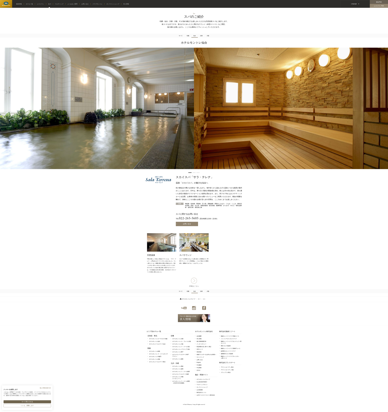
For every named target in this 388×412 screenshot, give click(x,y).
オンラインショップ (112, 4)
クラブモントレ (97, 4)
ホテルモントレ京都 (177, 338)
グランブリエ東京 (226, 372)
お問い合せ (85, 4)
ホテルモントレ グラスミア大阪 (181, 349)
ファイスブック (204, 308)
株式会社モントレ (201, 392)
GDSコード (200, 349)
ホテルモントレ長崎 (177, 366)
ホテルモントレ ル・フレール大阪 (181, 341)
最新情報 (19, 4)
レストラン (40, 4)
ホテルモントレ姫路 (177, 359)
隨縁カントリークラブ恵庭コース (230, 336)
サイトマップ (200, 357)
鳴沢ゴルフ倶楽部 (226, 346)
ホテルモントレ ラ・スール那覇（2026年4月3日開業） (181, 382)
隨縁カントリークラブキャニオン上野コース (230, 357)
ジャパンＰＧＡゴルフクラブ (229, 338)
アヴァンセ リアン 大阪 (227, 370)
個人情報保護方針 (201, 341)
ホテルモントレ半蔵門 (155, 356)
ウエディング (59, 4)
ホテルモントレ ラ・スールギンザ (158, 354)
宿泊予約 (379, 2)
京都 (201, 35)
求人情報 (126, 4)
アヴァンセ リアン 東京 (227, 367)
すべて (180, 35)
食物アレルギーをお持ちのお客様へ (206, 354)
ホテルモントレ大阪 (177, 344)
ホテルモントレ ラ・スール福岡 (181, 371)
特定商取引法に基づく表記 (204, 346)
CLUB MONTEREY (202, 382)
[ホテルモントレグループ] (6, 4)
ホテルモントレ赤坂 (154, 359)
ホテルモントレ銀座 (154, 351)
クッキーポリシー (201, 344)
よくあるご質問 (72, 4)
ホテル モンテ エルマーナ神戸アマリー (180, 355)
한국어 (198, 370)
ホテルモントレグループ (188, 299)
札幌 (188, 35)
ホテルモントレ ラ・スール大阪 (181, 346)
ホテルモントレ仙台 (154, 341)
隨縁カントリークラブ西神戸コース (230, 348)
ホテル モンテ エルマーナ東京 (157, 362)
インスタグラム (194, 308)
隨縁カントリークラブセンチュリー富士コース (231, 342)
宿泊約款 (199, 352)
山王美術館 (200, 390)
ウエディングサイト (202, 384)
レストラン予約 (379, 6)
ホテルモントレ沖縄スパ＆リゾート (177, 377)
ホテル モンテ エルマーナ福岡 (180, 374)
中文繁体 (199, 365)
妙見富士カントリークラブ (228, 351)
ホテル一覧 (29, 4)
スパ (49, 4)
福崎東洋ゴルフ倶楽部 (227, 353)
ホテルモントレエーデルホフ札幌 (158, 338)
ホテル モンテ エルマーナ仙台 (157, 344)
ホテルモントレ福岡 (177, 369)
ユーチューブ (184, 308)
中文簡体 (199, 367)
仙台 (194, 35)
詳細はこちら (194, 286)
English (199, 362)
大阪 (208, 35)
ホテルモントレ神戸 (177, 352)
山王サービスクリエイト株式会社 (206, 395)
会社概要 (199, 336)
